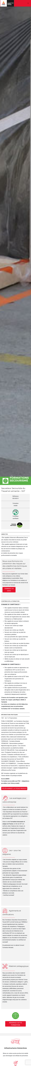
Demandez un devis (9, 590)
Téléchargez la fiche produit (14, 788)
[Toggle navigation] (28, 3)
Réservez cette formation (15, 1024)
